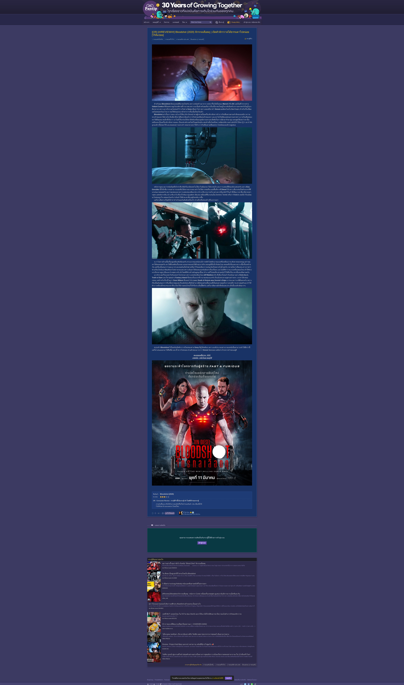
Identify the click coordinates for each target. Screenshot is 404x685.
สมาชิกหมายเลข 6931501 (169, 618)
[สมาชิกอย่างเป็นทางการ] (191, 512)
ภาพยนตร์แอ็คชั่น (158, 39)
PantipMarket (159, 680)
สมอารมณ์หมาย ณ (167, 628)
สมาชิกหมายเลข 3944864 (156, 608)
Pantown (167, 680)
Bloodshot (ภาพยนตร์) (197, 39)
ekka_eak (165, 598)
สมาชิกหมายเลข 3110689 (169, 578)
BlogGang (150, 680)
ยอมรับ (228, 678)
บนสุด (151, 684)
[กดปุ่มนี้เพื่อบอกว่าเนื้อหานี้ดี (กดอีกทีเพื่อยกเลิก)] (155, 513)
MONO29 (165, 588)
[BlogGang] (193, 512)
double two (165, 649)
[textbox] (201, 22)
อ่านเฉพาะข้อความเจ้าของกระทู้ (171, 684)
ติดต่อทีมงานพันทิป (240, 680)
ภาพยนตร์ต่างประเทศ (182, 39)
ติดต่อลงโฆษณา (252, 680)
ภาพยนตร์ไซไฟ (169, 39)
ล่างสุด (157, 684)
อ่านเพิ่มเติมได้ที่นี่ (217, 678)
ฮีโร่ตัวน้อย (186, 512)
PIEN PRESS (166, 638)
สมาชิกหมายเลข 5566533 (169, 568)
